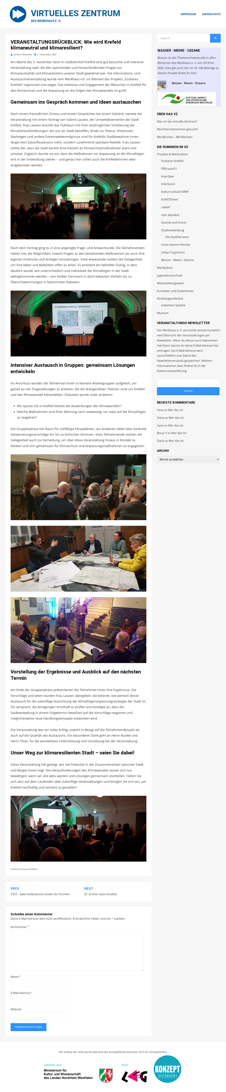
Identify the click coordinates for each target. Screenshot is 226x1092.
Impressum (188, 14)
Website (16, 1009)
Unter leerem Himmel (175, 245)
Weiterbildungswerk (170, 283)
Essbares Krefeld (28, 869)
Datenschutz (211, 14)
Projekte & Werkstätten (172, 154)
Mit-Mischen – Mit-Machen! (174, 137)
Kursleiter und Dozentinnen (175, 291)
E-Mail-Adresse (21, 993)
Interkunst (168, 184)
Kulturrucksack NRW (174, 192)
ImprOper (167, 176)
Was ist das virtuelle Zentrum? (177, 121)
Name (16, 977)
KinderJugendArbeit (170, 298)
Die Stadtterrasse (177, 237)
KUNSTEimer (169, 199)
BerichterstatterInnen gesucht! (177, 129)
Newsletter (164, 340)
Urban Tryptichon (173, 252)
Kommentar (20, 927)
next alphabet (170, 215)
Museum (163, 313)
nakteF (165, 207)
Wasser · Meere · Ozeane (177, 260)
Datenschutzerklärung (172, 371)
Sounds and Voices (173, 222)
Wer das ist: (175, 410)
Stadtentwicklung (172, 230)
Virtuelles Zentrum (75, 13)
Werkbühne (165, 268)
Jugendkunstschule (169, 275)
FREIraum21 (169, 169)
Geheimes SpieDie (173, 305)
